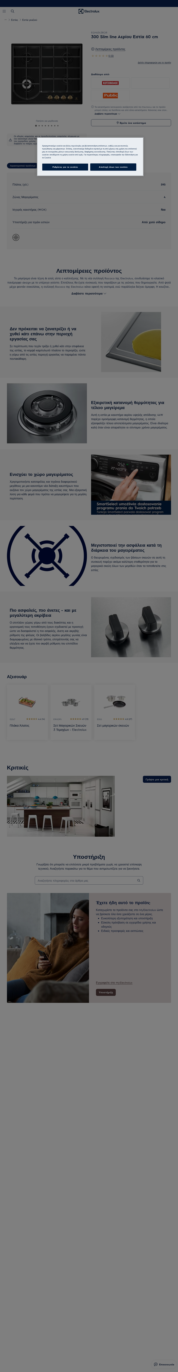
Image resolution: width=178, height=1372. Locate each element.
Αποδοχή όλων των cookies (113, 167)
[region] (90, 156)
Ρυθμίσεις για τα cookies (65, 167)
